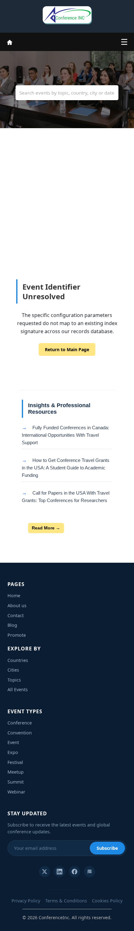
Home (13, 595)
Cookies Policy (107, 901)
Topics (14, 680)
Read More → (46, 527)
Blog (12, 625)
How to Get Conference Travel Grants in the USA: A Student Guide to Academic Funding (65, 468)
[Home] (9, 41)
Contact (15, 615)
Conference (19, 723)
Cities (13, 670)
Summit (15, 782)
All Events (17, 689)
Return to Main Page (67, 349)
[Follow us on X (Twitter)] (44, 871)
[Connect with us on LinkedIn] (59, 871)
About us (16, 605)
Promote (16, 635)
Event (13, 742)
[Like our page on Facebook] (74, 871)
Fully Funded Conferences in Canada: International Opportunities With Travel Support (65, 435)
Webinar (16, 792)
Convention (19, 733)
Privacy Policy (26, 901)
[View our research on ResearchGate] (89, 871)
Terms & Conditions (66, 901)
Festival (15, 762)
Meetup (15, 772)
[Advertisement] (67, 217)
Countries (17, 660)
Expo (12, 752)
